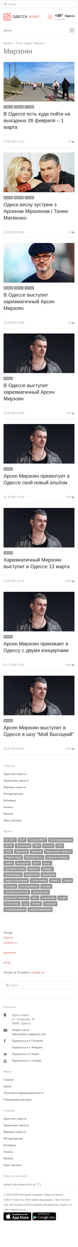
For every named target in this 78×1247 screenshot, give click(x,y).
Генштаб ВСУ (37, 839)
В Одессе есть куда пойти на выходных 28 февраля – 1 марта (37, 120)
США (8, 851)
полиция (10, 886)
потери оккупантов (16, 892)
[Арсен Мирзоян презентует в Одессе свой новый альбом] (39, 426)
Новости (19, 107)
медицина (48, 874)
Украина (36, 851)
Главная (9, 1079)
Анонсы (8, 107)
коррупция (31, 874)
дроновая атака (15, 868)
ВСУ (22, 839)
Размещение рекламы (17, 1099)
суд (25, 903)
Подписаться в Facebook (27, 1040)
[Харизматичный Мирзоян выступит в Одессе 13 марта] (39, 510)
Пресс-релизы (12, 820)
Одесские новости (15, 774)
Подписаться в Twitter (25, 1054)
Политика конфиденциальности (23, 1093)
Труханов (21, 851)
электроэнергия (15, 909)
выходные (23, 863)
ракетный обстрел (16, 897)
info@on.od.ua (20, 1030)
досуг (47, 863)
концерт (47, 868)
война (8, 863)
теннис (36, 903)
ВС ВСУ (10, 839)
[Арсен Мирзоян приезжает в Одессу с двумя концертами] (39, 594)
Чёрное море (13, 857)
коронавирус (13, 874)
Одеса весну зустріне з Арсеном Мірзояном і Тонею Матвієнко (36, 211)
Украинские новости (16, 780)
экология (50, 903)
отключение (38, 880)
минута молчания (16, 880)
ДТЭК (8, 845)
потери (46, 886)
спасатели (48, 897)
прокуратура (40, 892)
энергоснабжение (40, 909)
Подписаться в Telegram (27, 1047)
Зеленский (23, 845)
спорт (62, 897)
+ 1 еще (29, 107)
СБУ (59, 845)
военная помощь (57, 857)
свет (35, 897)
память (55, 880)
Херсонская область (58, 851)
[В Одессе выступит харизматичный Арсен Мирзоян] (39, 245)
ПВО (37, 845)
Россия (48, 845)
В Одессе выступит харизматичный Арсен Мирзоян (29, 301)
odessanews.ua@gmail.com (29, 1034)
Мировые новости (15, 787)
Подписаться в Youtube (26, 1060)
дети (36, 863)
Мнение (8, 813)
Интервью (10, 800)
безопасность (34, 857)
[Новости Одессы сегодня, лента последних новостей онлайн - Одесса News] (21, 17)
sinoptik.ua (37, 972)
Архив (7, 1086)
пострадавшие (29, 886)
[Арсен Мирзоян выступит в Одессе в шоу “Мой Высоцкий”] (39, 678)
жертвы (33, 868)
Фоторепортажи (13, 793)
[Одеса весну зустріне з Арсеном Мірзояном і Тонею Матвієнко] (39, 154)
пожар (67, 880)
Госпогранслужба (61, 839)
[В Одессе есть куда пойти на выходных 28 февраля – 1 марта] (39, 64)
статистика (12, 903)
